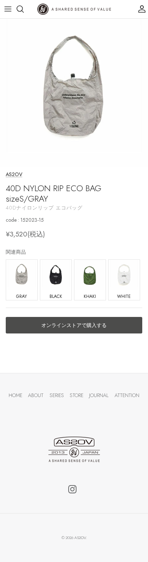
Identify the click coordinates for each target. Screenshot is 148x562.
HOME (15, 395)
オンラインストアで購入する (74, 325)
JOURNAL (98, 395)
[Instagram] (72, 489)
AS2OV (14, 174)
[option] (74, 93)
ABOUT (35, 395)
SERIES (57, 395)
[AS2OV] (74, 9)
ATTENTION (127, 395)
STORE (76, 395)
